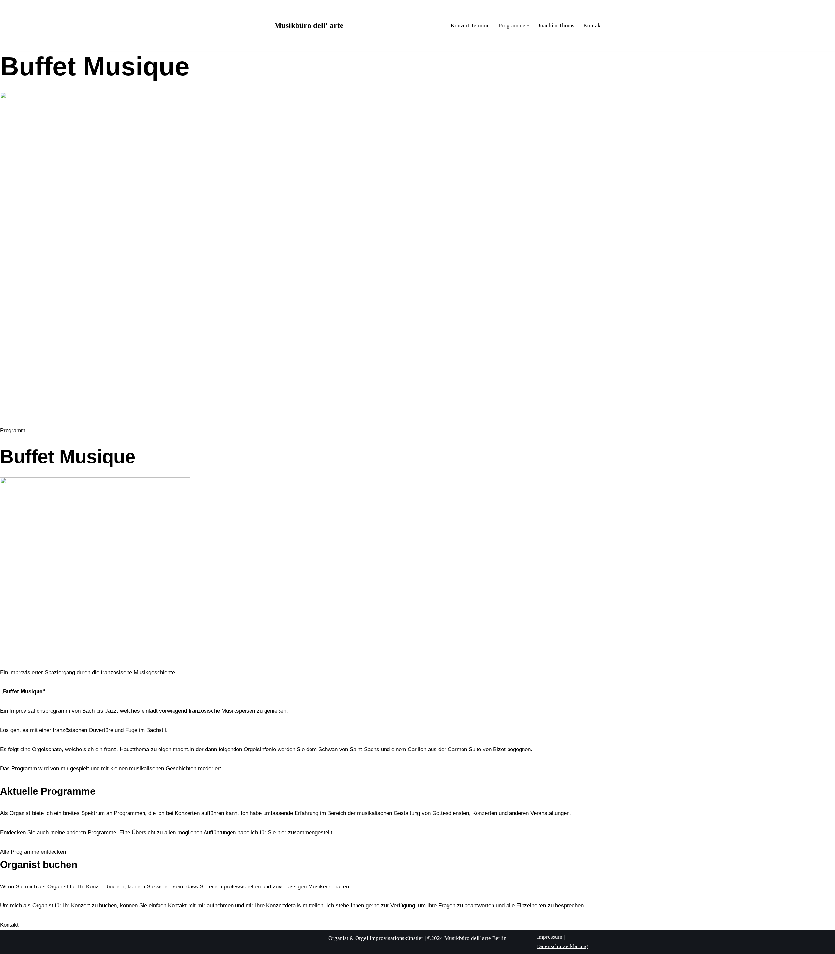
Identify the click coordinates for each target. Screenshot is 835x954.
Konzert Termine (470, 26)
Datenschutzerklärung (562, 946)
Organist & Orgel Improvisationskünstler (375, 938)
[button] (528, 25)
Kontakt (593, 26)
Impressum (549, 937)
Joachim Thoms (556, 26)
